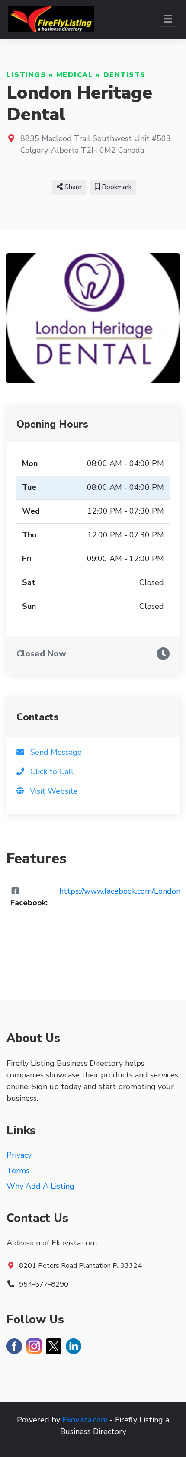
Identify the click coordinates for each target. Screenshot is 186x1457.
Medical (74, 75)
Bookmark (115, 187)
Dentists (124, 75)
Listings (26, 75)
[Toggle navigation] (167, 19)
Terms (17, 1170)
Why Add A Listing (40, 1186)
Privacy (19, 1155)
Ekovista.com (85, 1420)
